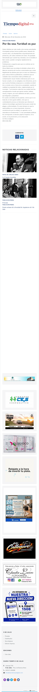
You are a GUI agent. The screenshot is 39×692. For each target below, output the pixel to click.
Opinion (16, 33)
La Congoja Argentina (9, 177)
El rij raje (5, 203)
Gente (10, 33)
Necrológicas (9, 641)
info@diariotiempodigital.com (14, 672)
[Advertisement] (19, 294)
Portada (5, 33)
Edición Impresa (10, 643)
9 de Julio (19, 9)
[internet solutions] (29, 690)
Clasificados (8, 638)
